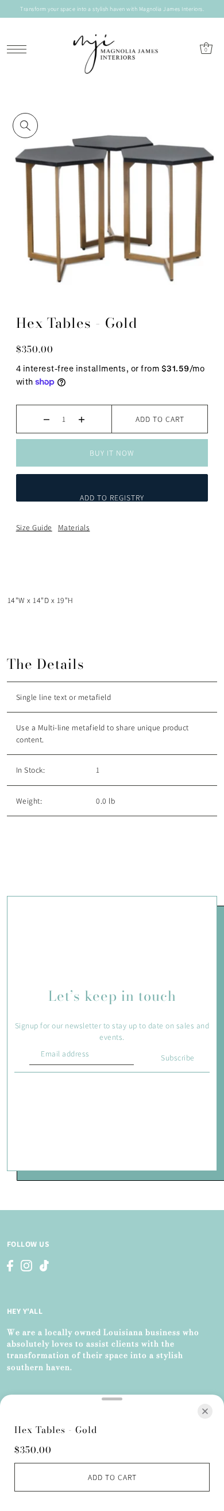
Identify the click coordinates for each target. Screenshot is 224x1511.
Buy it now (112, 453)
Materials (74, 527)
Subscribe (178, 1057)
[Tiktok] (44, 1265)
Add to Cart (160, 419)
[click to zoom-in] (25, 125)
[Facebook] (10, 1265)
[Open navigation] (20, 49)
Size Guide (34, 527)
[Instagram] (26, 1265)
